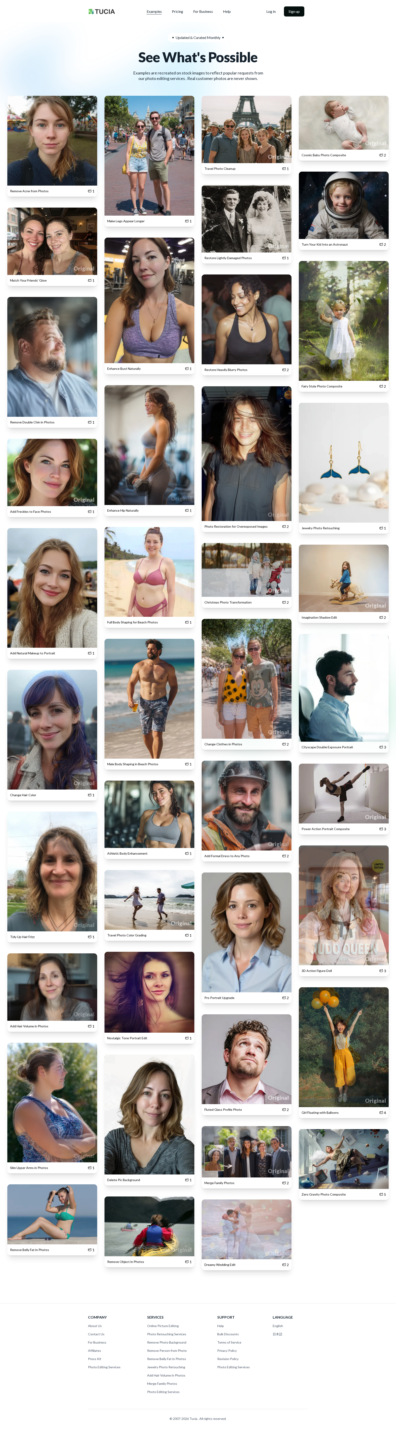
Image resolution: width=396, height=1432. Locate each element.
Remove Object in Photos (125, 1262)
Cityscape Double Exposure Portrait (327, 747)
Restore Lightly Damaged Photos (228, 258)
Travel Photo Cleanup (220, 168)
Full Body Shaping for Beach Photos (132, 622)
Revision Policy (228, 1359)
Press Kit (94, 1359)
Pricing (177, 11)
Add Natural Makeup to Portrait (32, 653)
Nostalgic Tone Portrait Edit (127, 1038)
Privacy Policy (227, 1350)
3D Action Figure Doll (317, 971)
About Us (95, 1326)
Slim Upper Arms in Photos (29, 1168)
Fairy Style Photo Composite (322, 386)
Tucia (194, 1419)
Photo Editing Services (104, 1367)
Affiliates (94, 1350)
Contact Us (96, 1334)
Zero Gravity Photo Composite (324, 1194)
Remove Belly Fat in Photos (29, 1250)
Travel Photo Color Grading (126, 935)
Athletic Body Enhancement (127, 853)
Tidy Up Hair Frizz (22, 937)
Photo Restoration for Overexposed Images (236, 526)
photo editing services (165, 78)
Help (227, 11)
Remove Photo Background (166, 1342)
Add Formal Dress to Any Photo (227, 856)
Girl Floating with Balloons (320, 1112)
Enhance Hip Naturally (123, 510)
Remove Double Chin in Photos (32, 422)
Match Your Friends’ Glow (28, 280)
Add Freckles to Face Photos (30, 511)
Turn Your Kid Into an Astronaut (325, 244)
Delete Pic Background (123, 1180)
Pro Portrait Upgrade (219, 998)
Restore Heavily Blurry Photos (226, 370)
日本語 (277, 1334)
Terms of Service (229, 1342)
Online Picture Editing (163, 1326)
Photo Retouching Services (166, 1334)
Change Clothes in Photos (223, 744)
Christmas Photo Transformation (228, 602)
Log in (271, 11)
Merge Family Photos (219, 1183)
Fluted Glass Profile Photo (223, 1109)
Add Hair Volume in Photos (29, 1026)
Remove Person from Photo (167, 1350)
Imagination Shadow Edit (319, 617)
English (278, 1326)
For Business (203, 11)
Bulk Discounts (228, 1334)
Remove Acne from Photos (29, 191)
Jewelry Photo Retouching (321, 528)
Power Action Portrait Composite (326, 829)
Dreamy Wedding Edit (220, 1265)
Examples (154, 11)
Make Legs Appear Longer (126, 221)
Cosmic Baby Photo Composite (324, 155)
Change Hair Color (23, 795)
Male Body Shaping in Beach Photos (132, 764)
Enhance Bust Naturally (124, 368)
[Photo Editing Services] (102, 11)
